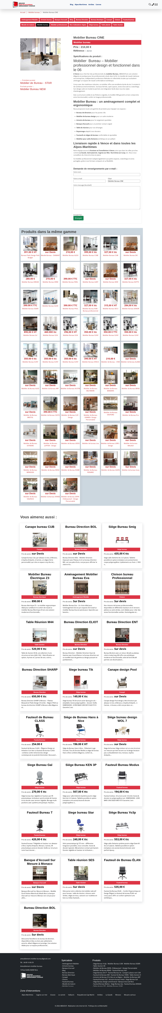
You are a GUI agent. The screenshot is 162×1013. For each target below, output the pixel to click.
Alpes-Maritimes (81, 4)
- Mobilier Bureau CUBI (115, 964)
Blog (71, 4)
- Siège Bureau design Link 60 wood (105, 982)
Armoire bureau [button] (46, 20)
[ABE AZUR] (24, 4)
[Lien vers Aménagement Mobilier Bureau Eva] (81, 570)
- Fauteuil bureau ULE (100, 979)
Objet (110, 179)
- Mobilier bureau (68, 986)
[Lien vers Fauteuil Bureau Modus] (122, 760)
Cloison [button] (117, 20)
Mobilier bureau (34, 12)
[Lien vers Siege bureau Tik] (81, 665)
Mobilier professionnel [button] (59, 25)
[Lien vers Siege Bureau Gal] (40, 760)
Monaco (118, 995)
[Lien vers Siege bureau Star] (81, 808)
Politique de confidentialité (97, 1006)
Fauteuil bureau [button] (128, 20)
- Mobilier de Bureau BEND (102, 970)
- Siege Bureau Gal (131, 979)
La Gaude (109, 995)
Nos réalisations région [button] (78, 25)
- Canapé (65, 977)
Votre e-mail (77, 179)
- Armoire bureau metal (116, 979)
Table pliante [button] (105, 25)
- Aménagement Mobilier (70, 964)
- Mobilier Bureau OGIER (132, 964)
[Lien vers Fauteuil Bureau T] (40, 808)
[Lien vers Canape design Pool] (122, 665)
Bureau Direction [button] (82, 20)
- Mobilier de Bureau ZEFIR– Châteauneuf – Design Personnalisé (114, 968)
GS (86, 1006)
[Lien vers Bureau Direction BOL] (81, 522)
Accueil (22, 12)
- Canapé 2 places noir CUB (131, 973)
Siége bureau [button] (94, 25)
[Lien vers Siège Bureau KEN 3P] (81, 760)
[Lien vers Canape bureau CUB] (40, 522)
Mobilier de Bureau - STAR (36, 82)
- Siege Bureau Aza (116, 984)
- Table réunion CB (99, 966)
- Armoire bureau (68, 966)
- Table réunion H (135, 975)
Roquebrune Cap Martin (85, 995)
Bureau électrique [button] (97, 20)
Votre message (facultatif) (82, 185)
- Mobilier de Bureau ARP (132, 977)
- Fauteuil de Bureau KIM (101, 975)
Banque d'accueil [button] (61, 20)
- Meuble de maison (69, 984)
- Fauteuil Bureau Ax (114, 973)
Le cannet (61, 995)
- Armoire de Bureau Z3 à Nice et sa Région (107, 977)
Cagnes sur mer (41, 995)
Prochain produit (27, 86)
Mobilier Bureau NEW (33, 89)
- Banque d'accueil (68, 968)
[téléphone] (153, 4)
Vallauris (71, 995)
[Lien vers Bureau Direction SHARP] (40, 665)
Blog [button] (71, 20)
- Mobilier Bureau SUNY (114, 986)
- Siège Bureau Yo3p (99, 964)
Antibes (91, 4)
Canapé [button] (109, 20)
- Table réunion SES (99, 986)
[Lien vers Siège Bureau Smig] (122, 522)
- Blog (64, 970)
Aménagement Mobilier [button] (29, 20)
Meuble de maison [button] (27, 25)
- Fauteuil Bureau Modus (101, 984)
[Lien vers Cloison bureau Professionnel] (122, 570)
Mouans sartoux (130, 995)
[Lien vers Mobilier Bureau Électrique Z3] (40, 570)
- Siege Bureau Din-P (99, 973)
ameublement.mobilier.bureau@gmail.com (35, 959)
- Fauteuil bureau (68, 982)
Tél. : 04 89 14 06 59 (27, 962)
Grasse (52, 995)
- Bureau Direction (68, 973)
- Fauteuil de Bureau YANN (119, 975)
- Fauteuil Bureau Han (119, 970)
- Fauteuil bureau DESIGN (132, 984)
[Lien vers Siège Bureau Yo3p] (122, 808)
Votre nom (77, 172)
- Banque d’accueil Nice (126, 982)
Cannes (98, 4)
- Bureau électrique (68, 975)
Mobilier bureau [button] (42, 25)
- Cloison (65, 979)
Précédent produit (27, 80)
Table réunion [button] (118, 25)
